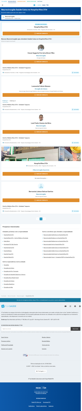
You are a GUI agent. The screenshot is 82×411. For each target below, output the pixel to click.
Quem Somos (4, 337)
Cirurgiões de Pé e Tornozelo (11, 271)
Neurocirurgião (20, 295)
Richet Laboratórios (41, 406)
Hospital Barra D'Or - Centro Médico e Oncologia (16, 238)
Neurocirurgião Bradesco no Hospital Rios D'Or (55, 238)
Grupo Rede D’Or (49, 379)
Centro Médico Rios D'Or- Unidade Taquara (16, 104)
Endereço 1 (5, 101)
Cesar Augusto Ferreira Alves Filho (41, 53)
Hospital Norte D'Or (9, 235)
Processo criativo (5, 341)
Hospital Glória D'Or (9, 257)
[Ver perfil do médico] (41, 48)
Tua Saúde (4, 1)
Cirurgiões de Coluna (9, 281)
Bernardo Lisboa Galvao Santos (41, 191)
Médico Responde (31, 1)
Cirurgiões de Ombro (9, 268)
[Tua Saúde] (8, 306)
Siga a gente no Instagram (70, 306)
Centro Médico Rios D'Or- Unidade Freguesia (17, 68)
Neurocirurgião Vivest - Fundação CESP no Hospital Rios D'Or (59, 257)
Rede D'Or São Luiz (36, 402)
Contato (44, 349)
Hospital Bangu (8, 251)
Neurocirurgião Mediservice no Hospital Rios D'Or (56, 241)
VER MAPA (76, 72)
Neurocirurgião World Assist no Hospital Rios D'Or (56, 254)
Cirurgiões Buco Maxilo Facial (11, 277)
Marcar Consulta (11, 295)
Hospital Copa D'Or (8, 254)
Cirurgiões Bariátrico (9, 284)
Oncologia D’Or (46, 402)
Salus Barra (7, 241)
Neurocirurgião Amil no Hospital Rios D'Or (54, 244)
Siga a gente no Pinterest (80, 306)
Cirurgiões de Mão (8, 287)
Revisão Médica (46, 341)
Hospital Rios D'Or (41, 27)
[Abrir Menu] (2, 5)
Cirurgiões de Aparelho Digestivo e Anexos (14, 274)
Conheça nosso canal (65, 306)
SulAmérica (32, 406)
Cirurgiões (6, 265)
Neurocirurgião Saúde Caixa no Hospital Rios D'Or (56, 247)
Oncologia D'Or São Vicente (11, 244)
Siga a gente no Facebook (75, 306)
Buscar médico (12, 1)
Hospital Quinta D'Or (9, 247)
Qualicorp (51, 406)
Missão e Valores (46, 337)
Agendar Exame (21, 1)
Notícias (39, 1)
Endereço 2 (13, 101)
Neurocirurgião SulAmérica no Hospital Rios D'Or (56, 235)
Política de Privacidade (7, 345)
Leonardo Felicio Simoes (41, 86)
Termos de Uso (46, 345)
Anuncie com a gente (6, 349)
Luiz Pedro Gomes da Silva (41, 123)
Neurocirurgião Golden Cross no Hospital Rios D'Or (56, 251)
